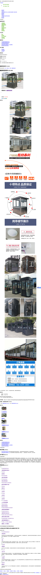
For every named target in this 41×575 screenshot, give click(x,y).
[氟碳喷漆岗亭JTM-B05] (12, 88)
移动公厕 (3, 51)
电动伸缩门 (37, 572)
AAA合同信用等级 (5, 502)
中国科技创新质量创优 (5, 509)
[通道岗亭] (4, 416)
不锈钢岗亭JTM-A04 (5, 431)
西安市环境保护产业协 (5, 484)
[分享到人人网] (5, 98)
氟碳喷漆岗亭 (13, 68)
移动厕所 (3, 49)
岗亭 (10, 68)
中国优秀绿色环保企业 (5, 470)
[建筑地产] (3, 562)
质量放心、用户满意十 (5, 523)
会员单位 (3, 473)
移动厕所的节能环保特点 (5, 45)
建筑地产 (3, 564)
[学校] (3, 538)
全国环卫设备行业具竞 (5, 516)
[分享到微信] (6, 98)
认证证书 (3, 491)
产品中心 (7, 68)
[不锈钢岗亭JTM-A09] (4, 423)
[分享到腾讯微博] (4, 98)
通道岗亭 (3, 418)
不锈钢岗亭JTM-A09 (5, 425)
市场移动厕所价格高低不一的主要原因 (7, 44)
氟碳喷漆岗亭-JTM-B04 (6, 403)
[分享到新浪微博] (3, 98)
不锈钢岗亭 (3, 50)
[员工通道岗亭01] (4, 410)
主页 (5, 68)
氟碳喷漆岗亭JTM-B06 (15, 403)
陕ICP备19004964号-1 (6, 574)
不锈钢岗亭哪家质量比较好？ (6, 41)
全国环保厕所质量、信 (5, 520)
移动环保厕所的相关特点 (5, 43)
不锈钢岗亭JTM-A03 (5, 438)
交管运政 (3, 546)
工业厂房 (3, 551)
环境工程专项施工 (5, 477)
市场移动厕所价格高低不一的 (6, 452)
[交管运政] (3, 544)
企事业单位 (3, 533)
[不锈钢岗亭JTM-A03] (4, 436)
